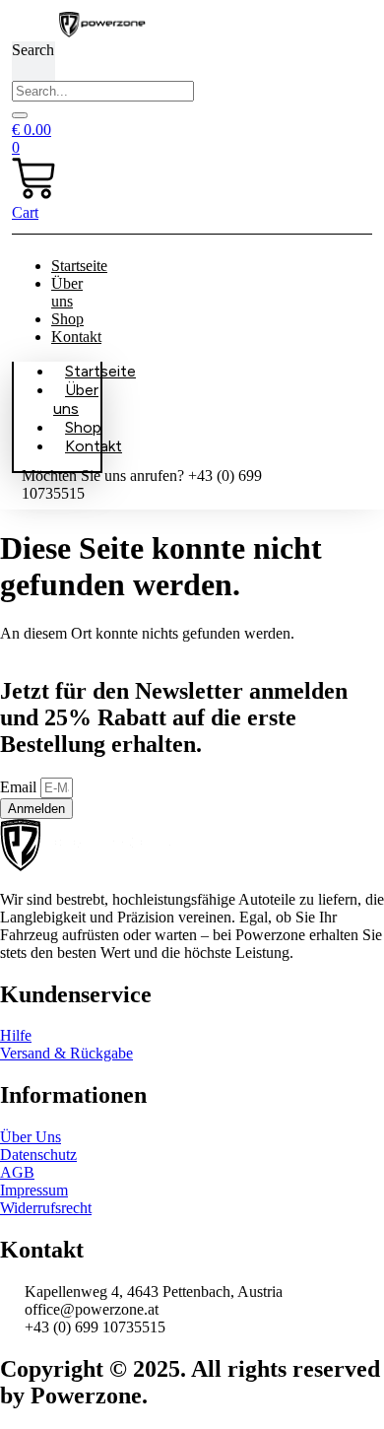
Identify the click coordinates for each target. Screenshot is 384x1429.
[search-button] (20, 115)
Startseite (79, 265)
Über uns (67, 292)
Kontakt (76, 336)
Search (33, 49)
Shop (67, 318)
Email (20, 787)
